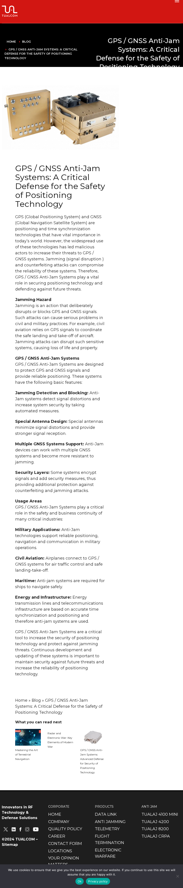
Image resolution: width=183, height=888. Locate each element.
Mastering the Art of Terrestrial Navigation (26, 754)
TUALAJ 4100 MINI (159, 814)
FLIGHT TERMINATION (109, 839)
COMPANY (58, 821)
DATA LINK (106, 814)
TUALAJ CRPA (155, 836)
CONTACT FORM (65, 843)
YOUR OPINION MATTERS (63, 861)
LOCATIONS (60, 851)
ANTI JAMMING (110, 821)
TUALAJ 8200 (155, 828)
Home (21, 700)
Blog (72, 144)
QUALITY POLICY (65, 828)
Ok (80, 881)
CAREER (56, 836)
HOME (54, 814)
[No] (177, 876)
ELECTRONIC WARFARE (108, 853)
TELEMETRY (107, 828)
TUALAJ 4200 (155, 821)
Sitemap (10, 844)
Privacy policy (98, 881)
